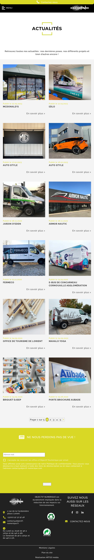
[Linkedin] (82, 512)
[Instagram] (77, 512)
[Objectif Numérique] (79, 11)
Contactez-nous (49, 2)
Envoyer (47, 484)
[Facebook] (72, 512)
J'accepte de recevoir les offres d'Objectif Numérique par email (37, 460)
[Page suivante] (63, 419)
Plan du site (47, 553)
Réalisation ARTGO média (47, 557)
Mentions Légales (47, 548)
